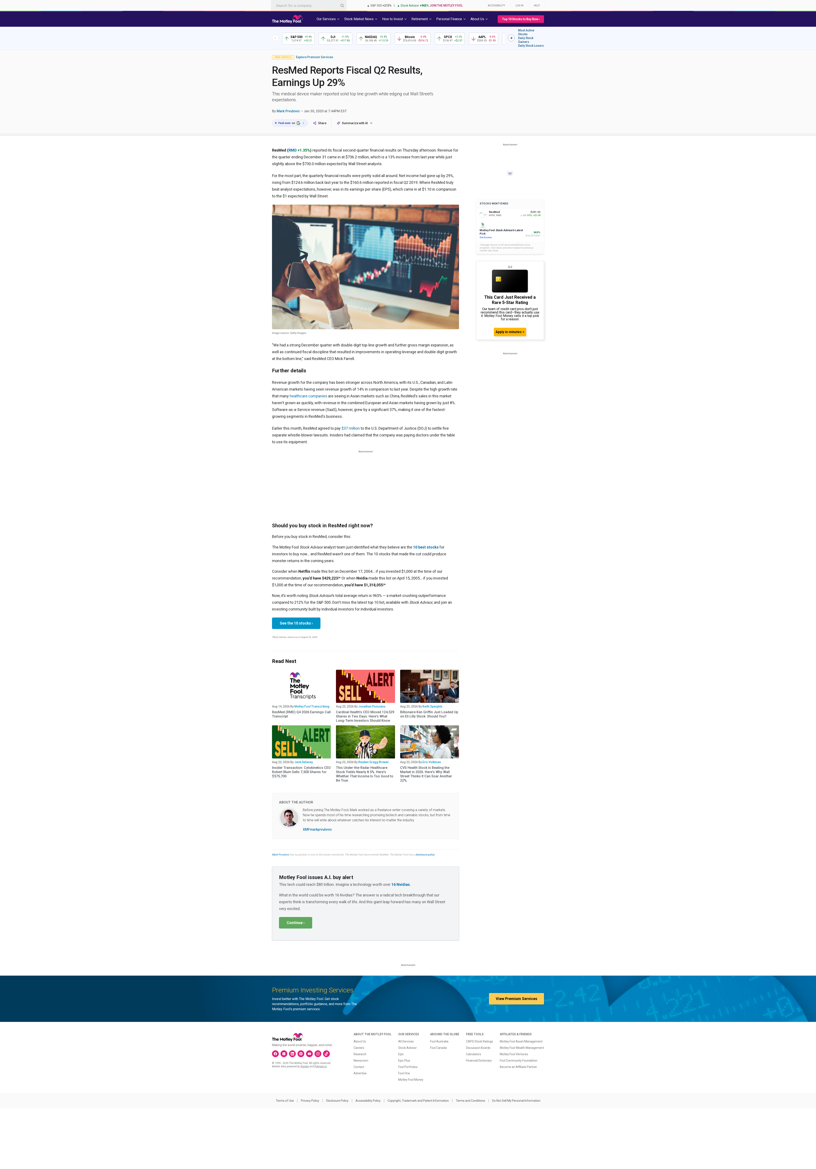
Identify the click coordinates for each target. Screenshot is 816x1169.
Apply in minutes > (510, 332)
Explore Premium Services (314, 57)
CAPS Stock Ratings (479, 1041)
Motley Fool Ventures (514, 1054)
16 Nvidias (400, 884)
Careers (359, 1047)
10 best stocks (426, 547)
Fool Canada (438, 1047)
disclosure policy (424, 854)
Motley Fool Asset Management (521, 1041)
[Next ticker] (511, 38)
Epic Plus (404, 1060)
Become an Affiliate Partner (518, 1067)
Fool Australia (439, 1041)
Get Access (486, 237)
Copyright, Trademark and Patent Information (418, 1100)
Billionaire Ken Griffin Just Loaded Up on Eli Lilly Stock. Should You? (429, 714)
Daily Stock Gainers (525, 40)
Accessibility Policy (368, 1100)
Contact (359, 1067)
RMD (293, 150)
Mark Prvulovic (288, 111)
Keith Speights (432, 706)
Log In (519, 5)
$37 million (350, 428)
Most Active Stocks (526, 32)
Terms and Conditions (470, 1100)
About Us (360, 1041)
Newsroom (361, 1060)
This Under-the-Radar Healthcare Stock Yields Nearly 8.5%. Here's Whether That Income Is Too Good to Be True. (364, 774)
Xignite (304, 1066)
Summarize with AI (355, 123)
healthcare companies (308, 396)
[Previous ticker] (275, 38)
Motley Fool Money (410, 1079)
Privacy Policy (310, 1100)
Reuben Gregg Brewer (373, 762)
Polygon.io (320, 1066)
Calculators (473, 1054)
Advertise (360, 1073)
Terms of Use (285, 1100)
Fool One (404, 1073)
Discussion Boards (478, 1047)
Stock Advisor (407, 1047)
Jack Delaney (303, 762)
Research (360, 1054)
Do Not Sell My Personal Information (516, 1100)
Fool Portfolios (408, 1067)
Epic (401, 1054)
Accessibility (496, 5)
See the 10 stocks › (296, 623)
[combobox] (309, 5)
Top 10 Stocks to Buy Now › (521, 19)
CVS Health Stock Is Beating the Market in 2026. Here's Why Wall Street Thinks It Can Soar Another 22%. (426, 774)
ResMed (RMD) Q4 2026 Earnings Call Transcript (301, 714)
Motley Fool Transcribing (311, 706)
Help (537, 5)
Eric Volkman (431, 762)
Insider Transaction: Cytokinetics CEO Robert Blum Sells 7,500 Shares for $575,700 (301, 772)
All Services (406, 1041)
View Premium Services (516, 998)
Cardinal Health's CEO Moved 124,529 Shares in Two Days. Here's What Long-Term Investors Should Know (365, 716)
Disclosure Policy (337, 1100)
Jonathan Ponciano (371, 706)
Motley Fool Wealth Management (522, 1047)
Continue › (296, 922)
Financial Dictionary (479, 1060)
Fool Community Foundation (518, 1060)
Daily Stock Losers (531, 45)
